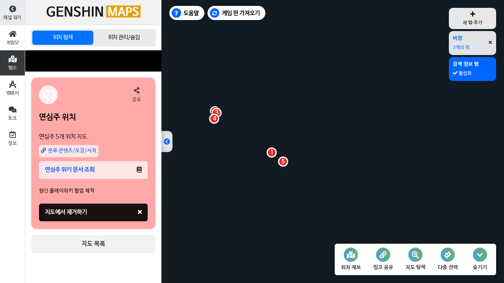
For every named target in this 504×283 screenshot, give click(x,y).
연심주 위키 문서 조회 (69, 170)
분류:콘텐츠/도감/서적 (72, 151)
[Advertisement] (93, 61)
